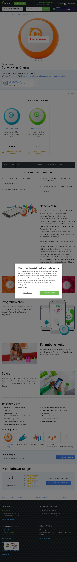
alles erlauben (49, 293)
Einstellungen (27, 293)
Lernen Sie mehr (22, 287)
